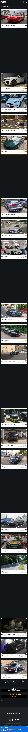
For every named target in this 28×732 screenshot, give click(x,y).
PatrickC (4, 27)
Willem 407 (5, 530)
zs (3, 90)
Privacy (21, 725)
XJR (5, 676)
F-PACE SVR (7, 88)
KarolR (4, 236)
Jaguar (2, 25)
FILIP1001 (5, 635)
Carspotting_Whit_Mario (7, 677)
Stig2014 (4, 341)
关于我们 (9, 713)
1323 (22, 681)
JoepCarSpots (5, 446)
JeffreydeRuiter (6, 132)
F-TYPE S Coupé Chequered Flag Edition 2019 (15, 655)
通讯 (20, 713)
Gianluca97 (5, 111)
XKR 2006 (7, 340)
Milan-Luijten (5, 656)
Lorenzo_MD (5, 152)
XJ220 (6, 151)
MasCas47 (5, 426)
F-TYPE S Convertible (10, 25)
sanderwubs (5, 321)
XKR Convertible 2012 (10, 235)
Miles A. (4, 551)
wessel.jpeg (5, 216)
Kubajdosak (5, 572)
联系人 (15, 713)
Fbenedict (5, 257)
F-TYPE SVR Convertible (10, 214)
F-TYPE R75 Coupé (9, 571)
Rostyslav (5, 467)
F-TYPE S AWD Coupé (10, 130)
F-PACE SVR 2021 (9, 445)
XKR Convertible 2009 (10, 109)
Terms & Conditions (10, 725)
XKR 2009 (7, 256)
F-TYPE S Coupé (8, 466)
